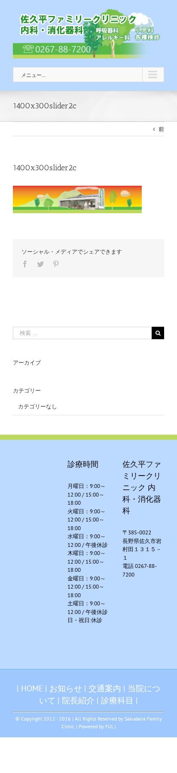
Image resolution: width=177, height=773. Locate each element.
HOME (32, 688)
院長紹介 (78, 700)
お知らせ (65, 688)
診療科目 (117, 700)
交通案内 (104, 688)
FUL (109, 726)
